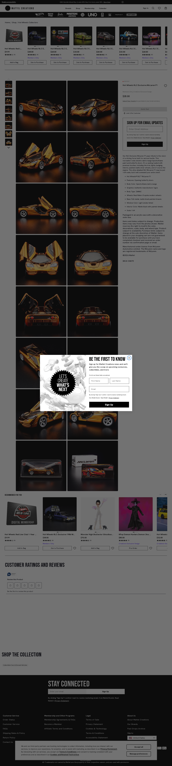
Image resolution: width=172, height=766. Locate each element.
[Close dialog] (129, 358)
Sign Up (109, 404)
